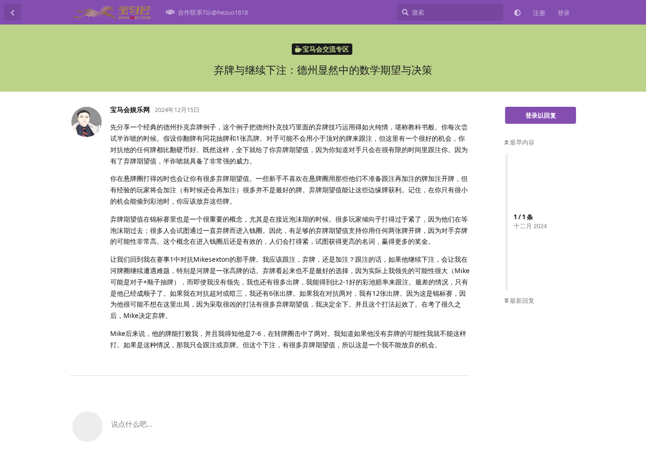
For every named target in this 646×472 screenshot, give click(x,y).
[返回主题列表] (12, 12)
